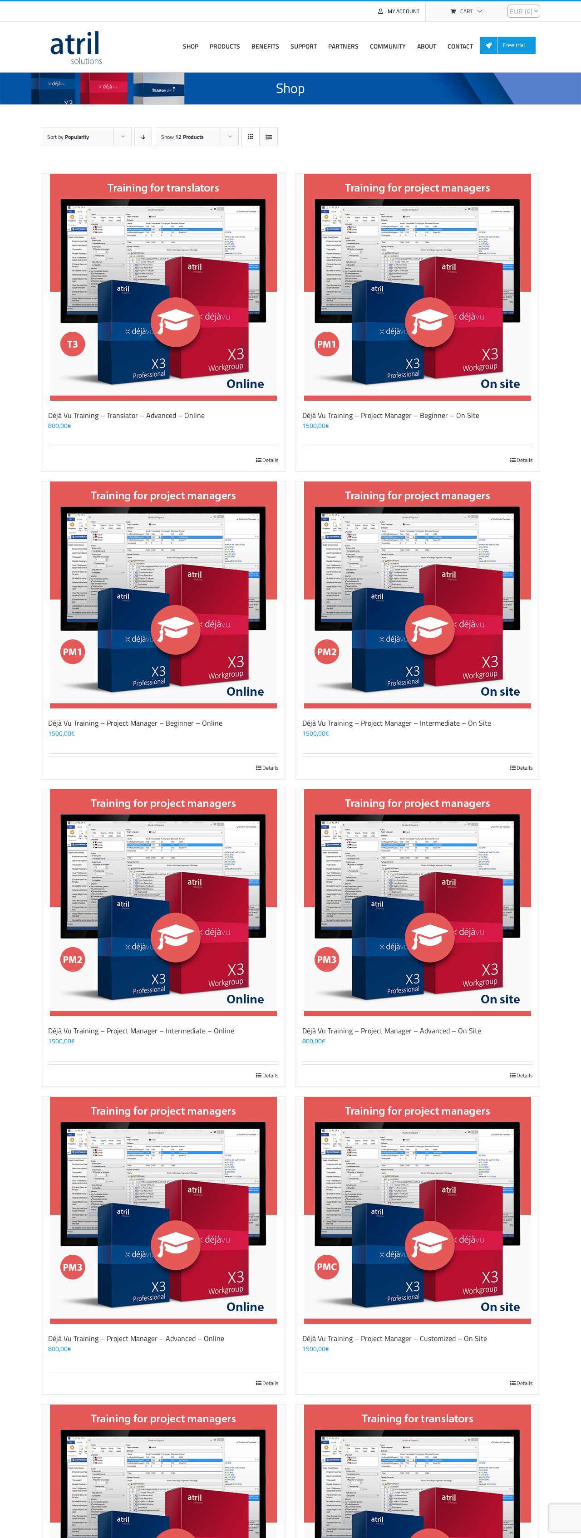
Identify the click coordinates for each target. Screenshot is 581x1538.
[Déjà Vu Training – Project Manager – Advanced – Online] (163, 1210)
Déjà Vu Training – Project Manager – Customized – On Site (394, 1338)
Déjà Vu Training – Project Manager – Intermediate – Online (141, 1030)
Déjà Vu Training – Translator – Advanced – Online (126, 415)
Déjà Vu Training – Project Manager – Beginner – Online (135, 722)
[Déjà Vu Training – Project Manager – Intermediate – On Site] (417, 595)
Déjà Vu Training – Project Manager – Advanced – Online (136, 1338)
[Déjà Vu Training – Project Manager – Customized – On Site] (417, 1210)
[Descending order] (143, 137)
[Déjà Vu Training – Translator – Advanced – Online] (163, 287)
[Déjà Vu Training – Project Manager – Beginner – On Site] (417, 287)
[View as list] (268, 137)
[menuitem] (511, 45)
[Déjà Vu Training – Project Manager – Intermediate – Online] (163, 902)
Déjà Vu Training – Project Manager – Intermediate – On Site (396, 722)
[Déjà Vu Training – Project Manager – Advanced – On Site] (417, 902)
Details (270, 460)
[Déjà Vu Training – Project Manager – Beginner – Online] (163, 595)
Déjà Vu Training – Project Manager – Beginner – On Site (390, 415)
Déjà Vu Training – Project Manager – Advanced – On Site (391, 1030)
